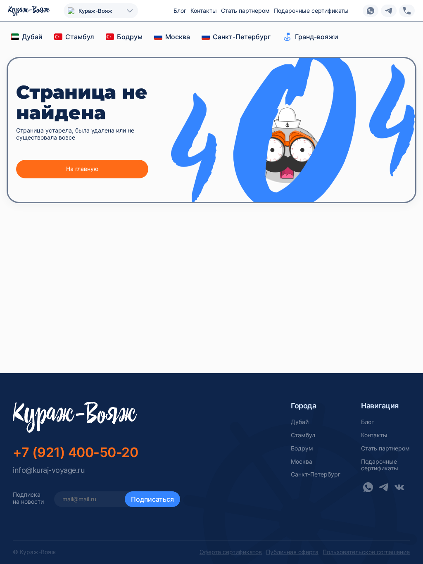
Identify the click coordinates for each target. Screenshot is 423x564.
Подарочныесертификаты (379, 465)
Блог (179, 10)
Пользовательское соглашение (366, 552)
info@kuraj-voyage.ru (48, 470)
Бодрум (302, 448)
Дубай (300, 422)
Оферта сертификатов (231, 552)
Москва (301, 461)
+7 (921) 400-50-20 (75, 452)
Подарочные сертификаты (311, 10)
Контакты (203, 10)
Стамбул (303, 435)
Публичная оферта (292, 552)
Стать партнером (245, 10)
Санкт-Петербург (315, 474)
